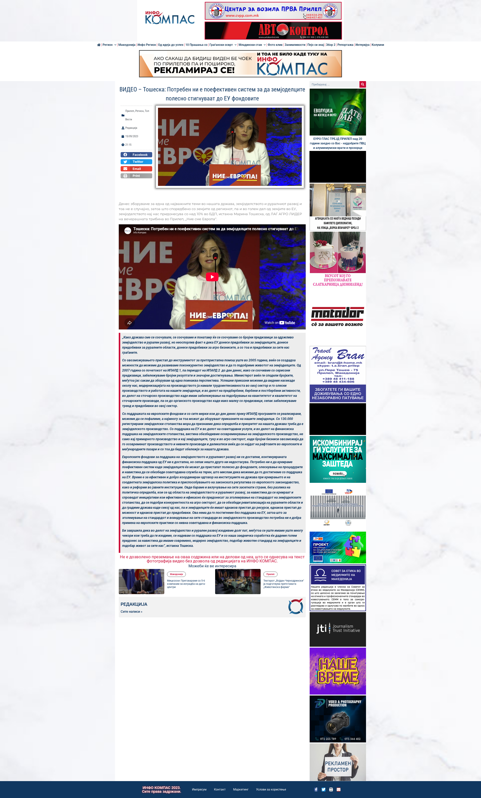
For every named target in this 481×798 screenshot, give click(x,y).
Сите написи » (131, 611)
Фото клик (275, 44)
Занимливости (295, 44)
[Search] (362, 84)
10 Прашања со (196, 44)
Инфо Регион (147, 44)
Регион (108, 44)
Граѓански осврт (221, 44)
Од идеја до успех (170, 44)
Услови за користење (271, 789)
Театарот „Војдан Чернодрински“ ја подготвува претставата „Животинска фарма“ (238, 584)
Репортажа (345, 44)
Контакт (220, 789)
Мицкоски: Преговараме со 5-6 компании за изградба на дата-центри (141, 584)
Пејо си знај (315, 44)
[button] (136, 154)
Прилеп (129, 111)
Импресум (199, 789)
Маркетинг (241, 789)
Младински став (250, 44)
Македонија (126, 44)
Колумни (378, 44)
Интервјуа (362, 44)
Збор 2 (330, 44)
